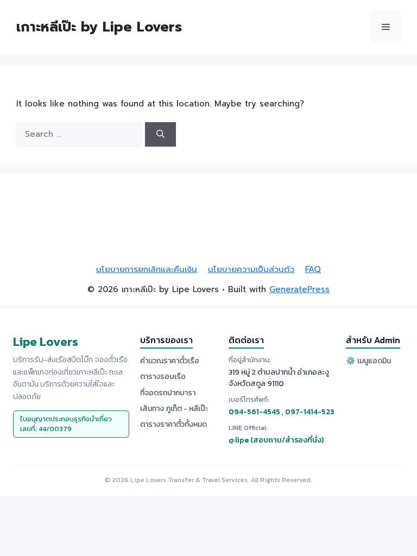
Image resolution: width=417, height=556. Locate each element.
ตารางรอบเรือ (163, 376)
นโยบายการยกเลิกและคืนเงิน (146, 269)
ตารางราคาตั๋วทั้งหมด (173, 424)
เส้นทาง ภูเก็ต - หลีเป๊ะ (174, 408)
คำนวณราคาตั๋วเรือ (169, 361)
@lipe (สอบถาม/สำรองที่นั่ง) (276, 440)
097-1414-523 (309, 412)
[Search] (160, 134)
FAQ (313, 269)
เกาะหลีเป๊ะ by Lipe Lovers (99, 27)
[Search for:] (80, 134)
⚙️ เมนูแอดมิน (368, 361)
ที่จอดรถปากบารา (167, 393)
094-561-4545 (254, 412)
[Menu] (386, 27)
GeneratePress (299, 289)
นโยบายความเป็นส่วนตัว (251, 269)
